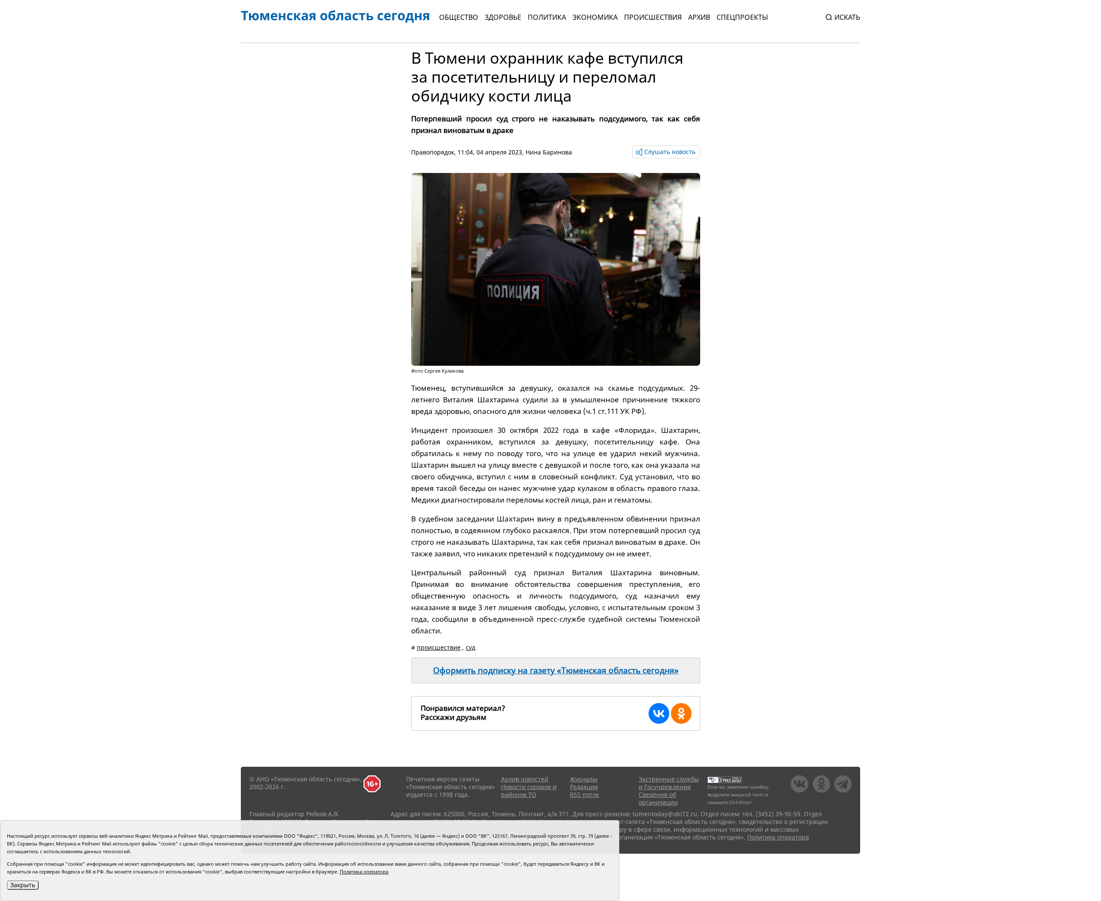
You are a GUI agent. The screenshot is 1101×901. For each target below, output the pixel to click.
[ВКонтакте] (659, 713)
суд (470, 647)
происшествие (439, 647)
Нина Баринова (549, 152)
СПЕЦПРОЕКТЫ (742, 17)
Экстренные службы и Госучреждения (669, 783)
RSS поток (584, 794)
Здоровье (503, 17)
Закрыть (22, 885)
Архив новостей (524, 779)
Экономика (595, 17)
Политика (547, 17)
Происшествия (653, 17)
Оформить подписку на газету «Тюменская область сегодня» (556, 670)
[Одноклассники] (681, 713)
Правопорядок (432, 152)
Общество (458, 17)
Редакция (584, 787)
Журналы (583, 779)
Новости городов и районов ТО (529, 791)
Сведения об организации (658, 798)
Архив (699, 17)
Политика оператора (778, 837)
